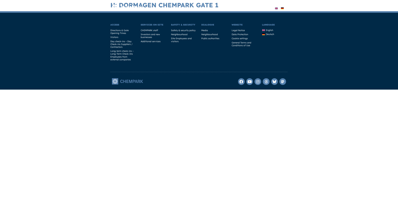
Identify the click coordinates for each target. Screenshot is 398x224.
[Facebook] (241, 81)
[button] (270, 8)
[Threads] (266, 81)
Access (114, 24)
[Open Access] (162, 8)
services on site (152, 24)
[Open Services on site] (194, 8)
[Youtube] (249, 81)
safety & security (183, 24)
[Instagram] (258, 81)
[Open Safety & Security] (243, 8)
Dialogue (207, 24)
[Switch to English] (276, 8)
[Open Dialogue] (265, 8)
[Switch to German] (282, 8)
